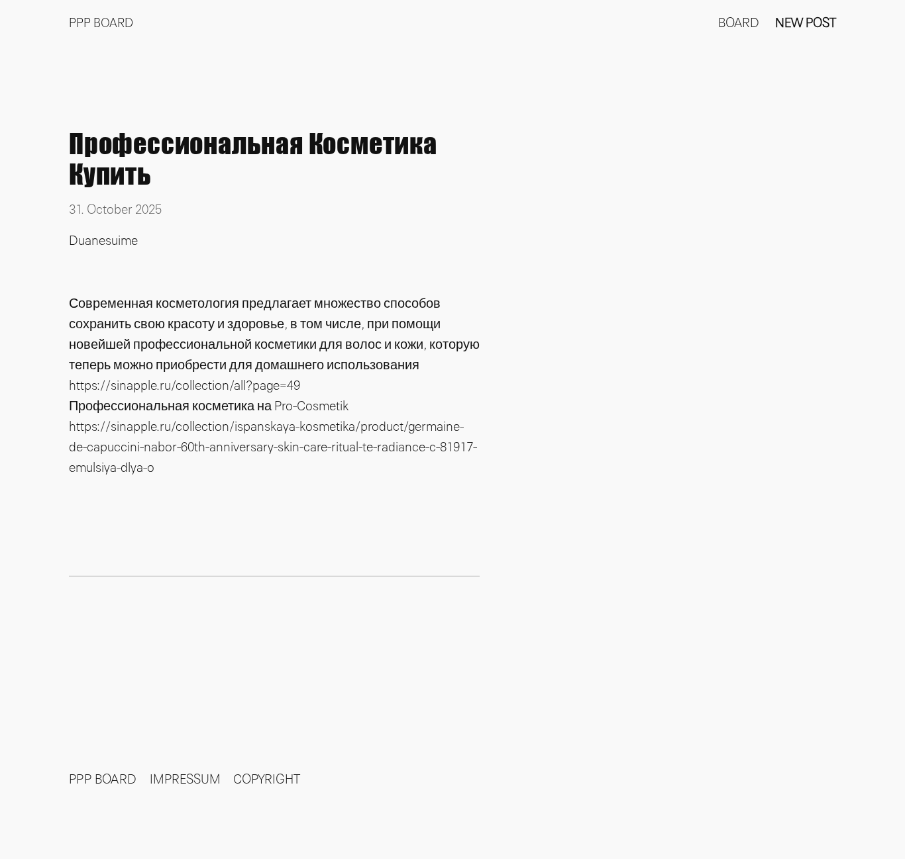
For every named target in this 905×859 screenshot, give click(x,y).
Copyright (266, 780)
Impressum (185, 780)
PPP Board (101, 23)
